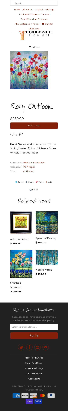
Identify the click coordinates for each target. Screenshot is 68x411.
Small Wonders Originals (34, 19)
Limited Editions (34, 373)
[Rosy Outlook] (29, 70)
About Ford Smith (34, 363)
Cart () (48, 24)
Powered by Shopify (34, 390)
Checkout (34, 28)
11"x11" (25, 167)
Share (31, 182)
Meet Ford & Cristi (34, 357)
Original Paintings (44, 9)
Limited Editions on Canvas (34, 14)
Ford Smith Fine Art (28, 386)
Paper (32, 167)
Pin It (40, 182)
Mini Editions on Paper (27, 24)
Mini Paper (28, 171)
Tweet (20, 182)
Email (34, 189)
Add (50, 182)
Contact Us (34, 378)
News (17, 9)
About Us (27, 9)
